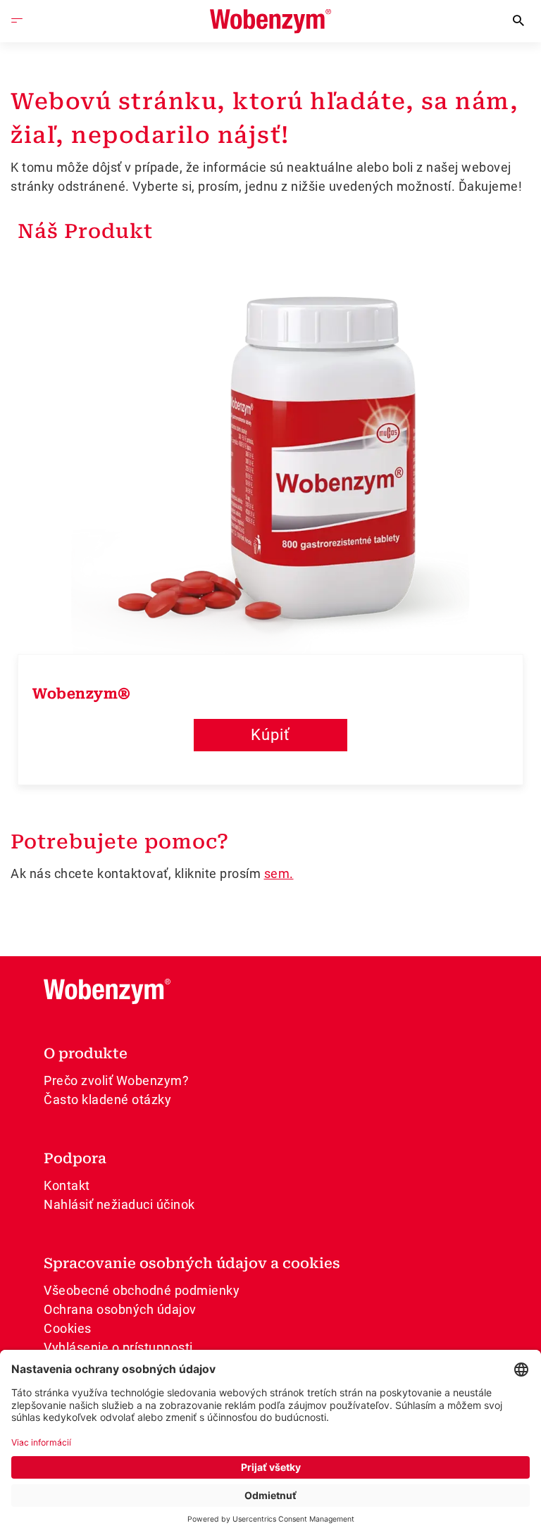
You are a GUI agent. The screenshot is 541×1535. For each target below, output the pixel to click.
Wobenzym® (81, 693)
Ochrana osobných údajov (120, 1309)
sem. (279, 873)
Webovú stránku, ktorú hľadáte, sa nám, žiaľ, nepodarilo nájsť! (264, 118)
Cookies (68, 1328)
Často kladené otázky (107, 1099)
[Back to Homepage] (270, 21)
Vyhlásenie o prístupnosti (118, 1347)
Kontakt (67, 1185)
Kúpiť (270, 735)
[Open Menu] (17, 21)
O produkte (86, 1053)
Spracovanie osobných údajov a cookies (192, 1263)
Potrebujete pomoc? (120, 841)
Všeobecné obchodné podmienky (142, 1290)
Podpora (75, 1158)
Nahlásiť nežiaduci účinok (119, 1204)
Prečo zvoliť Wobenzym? (116, 1080)
